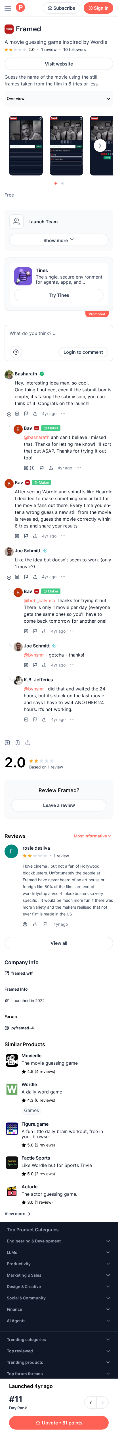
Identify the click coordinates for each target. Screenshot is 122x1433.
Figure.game (35, 1124)
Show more (55, 240)
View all (59, 943)
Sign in (101, 8)
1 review (49, 49)
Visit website (59, 64)
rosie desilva (36, 848)
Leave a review (59, 805)
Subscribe (64, 8)
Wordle (29, 1084)
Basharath (26, 374)
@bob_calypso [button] (39, 600)
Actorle (29, 1186)
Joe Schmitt (28, 550)
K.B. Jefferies (38, 679)
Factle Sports (36, 1158)
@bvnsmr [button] (34, 655)
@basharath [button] (36, 437)
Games (31, 1110)
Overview (16, 98)
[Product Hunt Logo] (20, 8)
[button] (9, 374)
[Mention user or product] (16, 352)
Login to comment (83, 352)
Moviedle (31, 1055)
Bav (28, 428)
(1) (32, 467)
